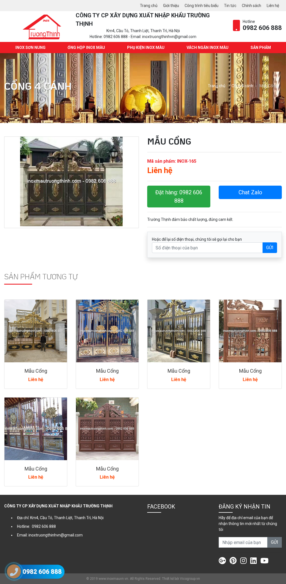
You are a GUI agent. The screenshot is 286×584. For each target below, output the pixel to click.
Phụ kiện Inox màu (146, 47)
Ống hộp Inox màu (86, 47)
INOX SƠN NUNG (30, 47)
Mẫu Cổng (36, 371)
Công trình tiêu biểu (201, 5)
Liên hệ (273, 5)
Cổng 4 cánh (242, 86)
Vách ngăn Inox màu (207, 47)
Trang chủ (149, 5)
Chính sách (251, 5)
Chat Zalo (250, 192)
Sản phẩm (261, 47)
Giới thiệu (171, 5)
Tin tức (230, 5)
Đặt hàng (178, 196)
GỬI (269, 247)
